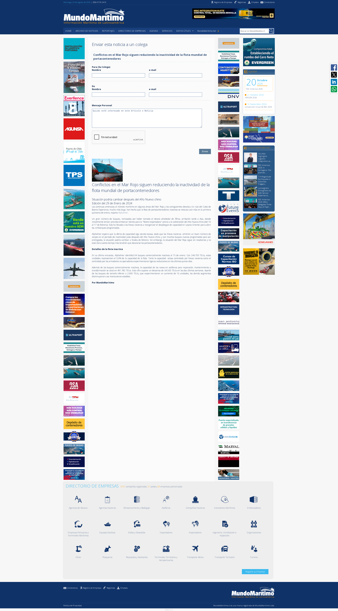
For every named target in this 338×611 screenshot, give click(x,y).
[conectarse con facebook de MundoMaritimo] (334, 67)
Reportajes (108, 30)
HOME (68, 30)
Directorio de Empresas (132, 30)
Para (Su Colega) (101, 67)
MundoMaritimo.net (206, 30)
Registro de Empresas (92, 588)
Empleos (124, 588)
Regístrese (111, 588)
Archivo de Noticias (87, 30)
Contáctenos (72, 588)
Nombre (96, 70)
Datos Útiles (183, 30)
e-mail (152, 70)
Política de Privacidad (72, 605)
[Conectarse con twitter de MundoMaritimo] (334, 75)
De (93, 86)
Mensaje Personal (102, 105)
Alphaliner (123, 212)
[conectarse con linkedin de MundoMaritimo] (334, 82)
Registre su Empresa (255, 571)
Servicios (167, 30)
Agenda (153, 30)
